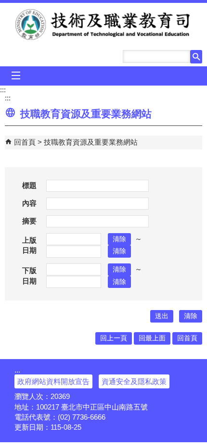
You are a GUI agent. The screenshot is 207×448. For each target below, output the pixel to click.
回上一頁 (113, 338)
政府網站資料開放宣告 (53, 381)
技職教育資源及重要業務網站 (91, 142)
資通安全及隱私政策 (134, 381)
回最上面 (152, 338)
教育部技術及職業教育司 (103, 24)
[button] (196, 56)
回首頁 (25, 142)
